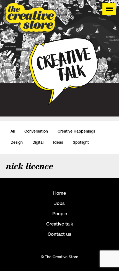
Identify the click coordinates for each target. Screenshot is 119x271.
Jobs (59, 203)
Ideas (58, 142)
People (59, 213)
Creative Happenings (76, 131)
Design (17, 142)
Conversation (36, 131)
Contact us (59, 234)
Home (59, 193)
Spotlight (81, 142)
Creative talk (59, 224)
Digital (37, 142)
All (13, 131)
